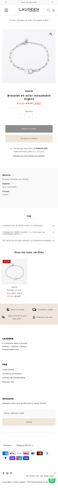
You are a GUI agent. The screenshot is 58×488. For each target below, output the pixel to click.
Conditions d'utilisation (12, 373)
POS (29, 482)
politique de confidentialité (13, 378)
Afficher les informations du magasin (29, 156)
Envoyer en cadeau (29, 138)
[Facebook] (3, 473)
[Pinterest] (11, 473)
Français (6, 445)
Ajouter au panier (29, 128)
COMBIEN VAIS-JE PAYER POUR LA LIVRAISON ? (22, 225)
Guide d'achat (8, 369)
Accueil (13, 20)
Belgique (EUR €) (24, 445)
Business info (8, 382)
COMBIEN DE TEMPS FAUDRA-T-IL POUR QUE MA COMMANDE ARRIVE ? (23, 233)
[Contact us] (52, 479)
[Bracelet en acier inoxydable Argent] (14, 271)
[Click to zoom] (50, 34)
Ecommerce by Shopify (45, 482)
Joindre (29, 422)
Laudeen (22, 482)
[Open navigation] (8, 10)
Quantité (29, 111)
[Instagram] (7, 473)
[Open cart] (53, 10)
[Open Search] (48, 10)
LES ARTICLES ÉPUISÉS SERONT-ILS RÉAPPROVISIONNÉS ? (27, 240)
